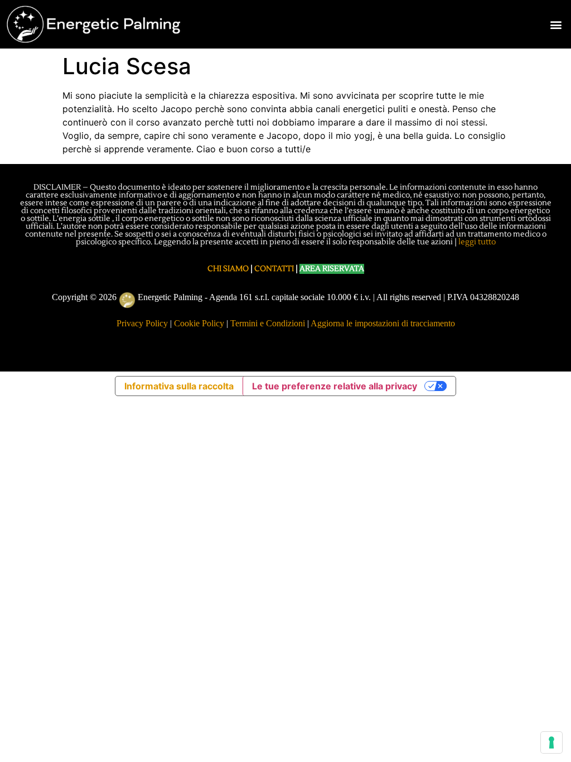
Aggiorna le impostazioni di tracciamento (383, 323)
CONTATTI (274, 269)
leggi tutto (477, 242)
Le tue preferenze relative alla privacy (334, 386)
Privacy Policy (142, 323)
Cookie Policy (199, 323)
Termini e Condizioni (267, 323)
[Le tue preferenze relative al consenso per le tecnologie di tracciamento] (551, 742)
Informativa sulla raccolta (179, 386)
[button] (556, 24)
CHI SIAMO (228, 269)
